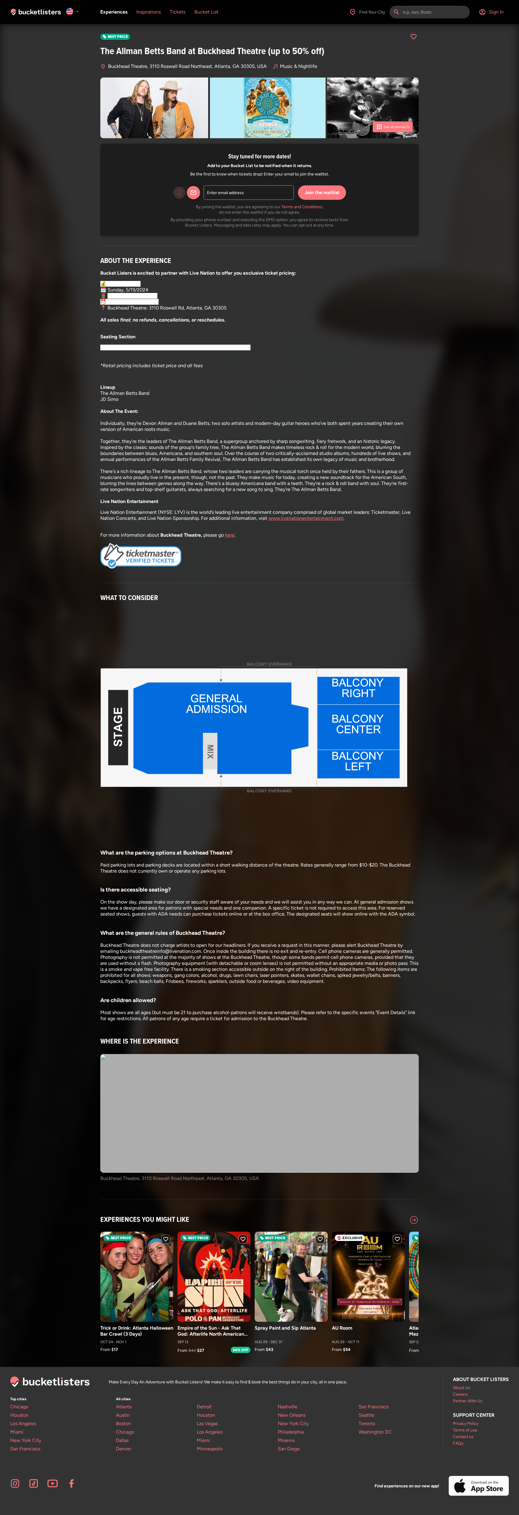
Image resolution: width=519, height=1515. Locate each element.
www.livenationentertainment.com (306, 518)
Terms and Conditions (301, 206)
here (230, 535)
